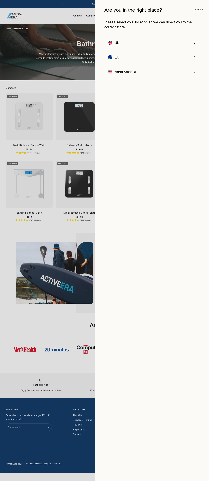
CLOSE (197, 9)
